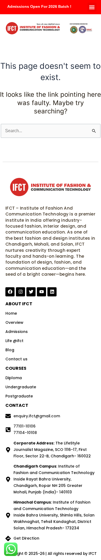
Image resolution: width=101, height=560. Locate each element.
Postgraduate (19, 396)
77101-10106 (24, 426)
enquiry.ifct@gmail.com (36, 416)
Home (11, 313)
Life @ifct (14, 340)
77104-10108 (25, 432)
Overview (14, 322)
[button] (92, 7)
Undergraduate (20, 387)
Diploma (13, 377)
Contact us (16, 359)
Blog (9, 350)
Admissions (16, 331)
